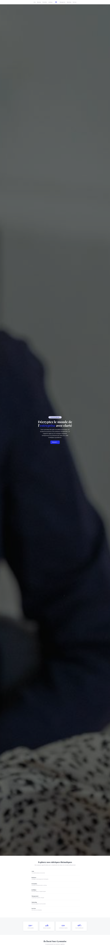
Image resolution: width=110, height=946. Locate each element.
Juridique (50, 2)
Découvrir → (55, 442)
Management (62, 2)
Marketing (69, 2)
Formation (45, 2)
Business (39, 2)
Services (74, 2)
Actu (35, 2)
